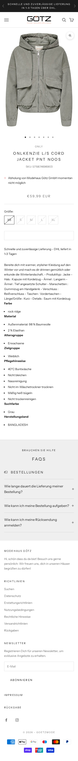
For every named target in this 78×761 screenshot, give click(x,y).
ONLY (39, 146)
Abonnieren (21, 680)
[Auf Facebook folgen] (6, 720)
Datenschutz (12, 596)
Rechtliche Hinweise (17, 617)
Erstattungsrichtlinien (18, 603)
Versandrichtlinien (16, 623)
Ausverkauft (39, 235)
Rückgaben (11, 630)
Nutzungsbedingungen (19, 610)
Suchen (9, 589)
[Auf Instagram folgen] (17, 720)
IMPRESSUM (13, 695)
